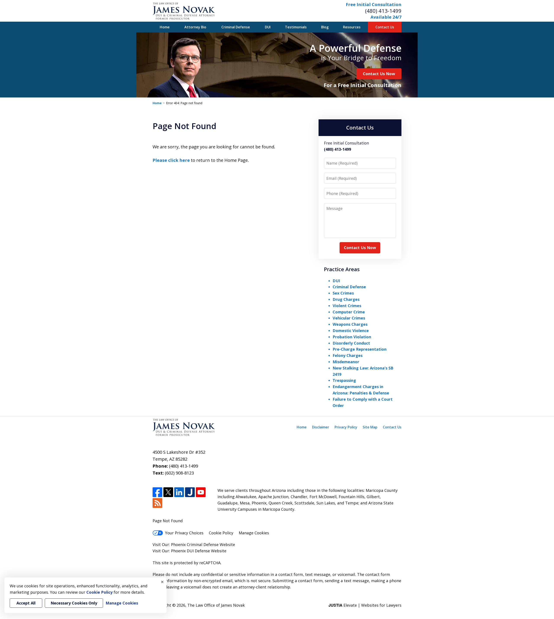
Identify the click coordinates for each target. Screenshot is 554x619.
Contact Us (384, 27)
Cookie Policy (221, 532)
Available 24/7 (385, 17)
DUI (268, 27)
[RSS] (157, 503)
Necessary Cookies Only (74, 603)
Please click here (171, 160)
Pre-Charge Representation (360, 349)
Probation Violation (352, 336)
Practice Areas (342, 269)
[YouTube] (201, 492)
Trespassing (344, 380)
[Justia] (190, 492)
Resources (352, 27)
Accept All (25, 603)
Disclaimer (320, 427)
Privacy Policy (346, 427)
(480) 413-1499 (383, 10)
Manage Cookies (254, 532)
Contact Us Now (379, 73)
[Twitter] (168, 492)
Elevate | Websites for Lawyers (365, 605)
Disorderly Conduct (351, 343)
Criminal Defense (235, 27)
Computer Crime (349, 311)
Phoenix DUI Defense (190, 550)
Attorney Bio (195, 27)
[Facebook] (157, 492)
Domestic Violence (351, 330)
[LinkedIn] (179, 492)
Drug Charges (346, 299)
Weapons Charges (350, 324)
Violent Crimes (347, 305)
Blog (325, 27)
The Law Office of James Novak (216, 605)
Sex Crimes (343, 293)
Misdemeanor (346, 361)
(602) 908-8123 (179, 473)
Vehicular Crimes (349, 318)
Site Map (370, 427)
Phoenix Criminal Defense (195, 544)
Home (165, 27)
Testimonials (296, 27)
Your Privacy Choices (184, 532)
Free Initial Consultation (373, 4)
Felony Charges (347, 355)
